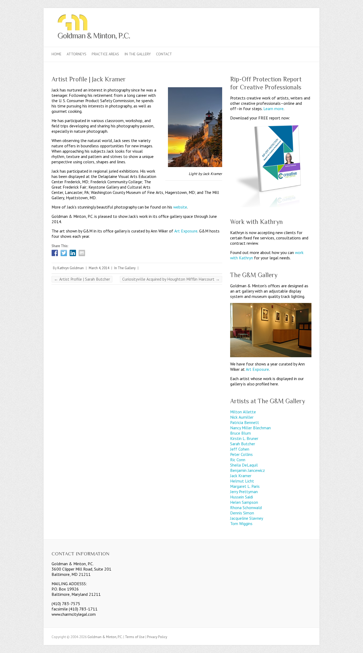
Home (56, 54)
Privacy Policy (157, 637)
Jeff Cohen (239, 449)
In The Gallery (137, 54)
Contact (164, 54)
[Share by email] (82, 253)
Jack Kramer (240, 475)
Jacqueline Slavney (246, 518)
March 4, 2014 (99, 268)
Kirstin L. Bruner (244, 438)
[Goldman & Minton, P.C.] (181, 27)
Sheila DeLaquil (244, 465)
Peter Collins (241, 454)
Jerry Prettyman (244, 491)
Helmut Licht (242, 481)
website (180, 207)
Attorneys (76, 54)
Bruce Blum (240, 433)
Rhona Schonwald (246, 507)
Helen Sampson (244, 502)
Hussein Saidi (241, 497)
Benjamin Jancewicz (247, 470)
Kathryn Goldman (70, 268)
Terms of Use (135, 637)
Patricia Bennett (244, 422)
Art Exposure (185, 231)
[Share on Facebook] (55, 253)
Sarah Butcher (242, 443)
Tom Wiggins (241, 523)
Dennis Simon (242, 512)
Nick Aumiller (242, 417)
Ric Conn (237, 459)
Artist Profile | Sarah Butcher (82, 279)
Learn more (273, 108)
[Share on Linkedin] (73, 253)
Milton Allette (243, 411)
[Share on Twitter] (64, 253)
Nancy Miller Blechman (250, 427)
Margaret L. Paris (245, 486)
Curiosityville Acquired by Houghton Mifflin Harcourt (171, 279)
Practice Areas (105, 54)
